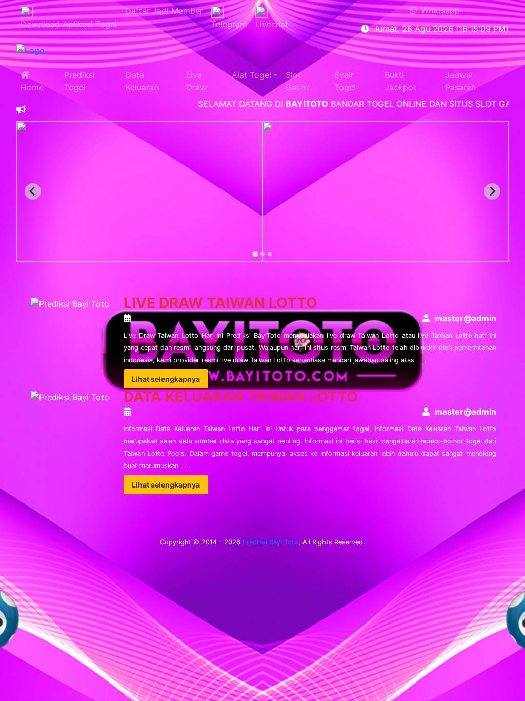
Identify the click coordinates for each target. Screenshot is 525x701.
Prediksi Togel (79, 81)
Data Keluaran (142, 81)
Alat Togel (251, 75)
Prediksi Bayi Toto (270, 542)
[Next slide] (492, 191)
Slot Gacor (297, 81)
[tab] (255, 254)
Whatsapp (438, 10)
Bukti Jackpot (400, 81)
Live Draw (196, 81)
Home (32, 81)
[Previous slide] (33, 191)
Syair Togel (345, 81)
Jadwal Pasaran (460, 81)
